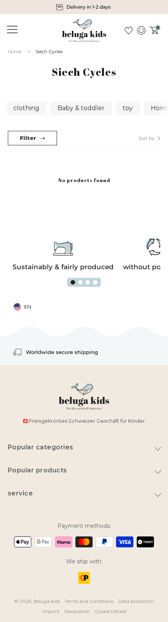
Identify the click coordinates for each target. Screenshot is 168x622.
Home (14, 51)
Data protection (136, 601)
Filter (28, 138)
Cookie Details (110, 611)
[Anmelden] (140, 30)
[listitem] (84, 7)
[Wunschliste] (128, 30)
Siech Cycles (49, 51)
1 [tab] (73, 282)
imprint (51, 611)
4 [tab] (95, 282)
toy (128, 108)
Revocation (77, 611)
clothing (26, 108)
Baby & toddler (81, 108)
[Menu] (11, 30)
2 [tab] (80, 282)
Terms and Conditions (88, 601)
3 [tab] (88, 282)
